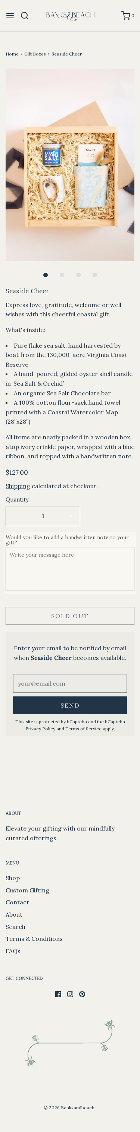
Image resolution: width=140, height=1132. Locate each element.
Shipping (18, 486)
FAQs (13, 951)
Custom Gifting (27, 890)
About (14, 914)
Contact (17, 902)
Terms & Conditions (34, 938)
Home (12, 54)
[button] (70, 165)
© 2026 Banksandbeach (69, 1107)
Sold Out (70, 616)
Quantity (17, 499)
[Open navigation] (10, 16)
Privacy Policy (40, 728)
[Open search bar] (27, 16)
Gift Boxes (35, 54)
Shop (13, 878)
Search (15, 926)
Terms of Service (83, 728)
